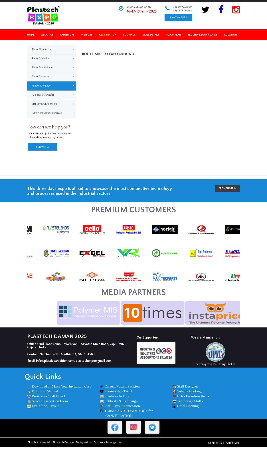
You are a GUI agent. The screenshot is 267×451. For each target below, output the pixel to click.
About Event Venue (42, 67)
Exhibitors (67, 34)
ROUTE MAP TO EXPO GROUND (108, 54)
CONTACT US (42, 147)
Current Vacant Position (122, 386)
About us (47, 34)
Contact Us (215, 442)
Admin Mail (233, 442)
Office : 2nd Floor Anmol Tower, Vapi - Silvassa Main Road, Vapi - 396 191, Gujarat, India (78, 345)
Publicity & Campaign (43, 94)
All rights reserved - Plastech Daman (51, 442)
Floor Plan (173, 34)
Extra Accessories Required (47, 113)
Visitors (86, 34)
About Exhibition (40, 58)
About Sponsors (41, 76)
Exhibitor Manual (45, 391)
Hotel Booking (188, 406)
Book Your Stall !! (178, 17)
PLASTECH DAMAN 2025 (57, 336)
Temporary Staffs (190, 401)
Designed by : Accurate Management (100, 442)
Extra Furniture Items (193, 396)
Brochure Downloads (203, 34)
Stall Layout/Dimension (44, 103)
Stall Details (151, 34)
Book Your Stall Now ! (48, 396)
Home (31, 34)
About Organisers (41, 49)
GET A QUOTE (226, 188)
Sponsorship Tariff (118, 391)
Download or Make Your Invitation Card (61, 386)
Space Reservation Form (50, 401)
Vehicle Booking (189, 391)
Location (230, 34)
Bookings (129, 34)
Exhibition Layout (45, 406)
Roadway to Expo (41, 85)
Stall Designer (187, 386)
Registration (107, 34)
